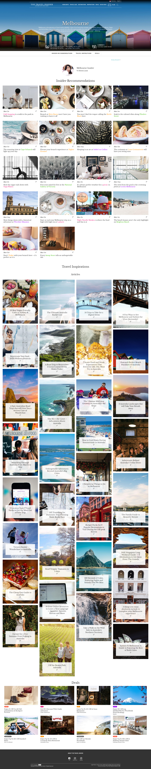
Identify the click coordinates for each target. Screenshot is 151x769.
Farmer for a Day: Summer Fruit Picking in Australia (20, 636)
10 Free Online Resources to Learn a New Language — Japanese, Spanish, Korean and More (57, 610)
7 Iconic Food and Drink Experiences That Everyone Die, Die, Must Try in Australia (94, 365)
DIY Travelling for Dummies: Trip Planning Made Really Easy (57, 514)
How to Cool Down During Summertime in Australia (94, 441)
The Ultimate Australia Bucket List (57, 314)
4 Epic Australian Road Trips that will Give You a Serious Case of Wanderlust (20, 409)
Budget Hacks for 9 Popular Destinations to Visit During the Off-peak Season (94, 528)
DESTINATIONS (82, 4)
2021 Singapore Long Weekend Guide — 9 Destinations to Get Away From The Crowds (130, 556)
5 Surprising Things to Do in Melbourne (93, 485)
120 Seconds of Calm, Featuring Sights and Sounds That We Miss (94, 580)
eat (78, 706)
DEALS (97, 4)
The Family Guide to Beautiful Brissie (131, 516)
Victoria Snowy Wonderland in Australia (20, 548)
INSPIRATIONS (91, 4)
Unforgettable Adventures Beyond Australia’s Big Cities (57, 471)
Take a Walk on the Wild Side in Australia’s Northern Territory (94, 630)
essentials (8, 736)
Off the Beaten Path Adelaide (57, 666)
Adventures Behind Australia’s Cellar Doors (130, 461)
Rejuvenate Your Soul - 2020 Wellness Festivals (20, 357)
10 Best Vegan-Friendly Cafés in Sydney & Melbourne (20, 312)
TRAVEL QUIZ (73, 4)
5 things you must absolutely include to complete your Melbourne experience (130, 610)
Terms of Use (99, 764)
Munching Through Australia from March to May (20, 465)
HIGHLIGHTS (65, 4)
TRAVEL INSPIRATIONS (83, 53)
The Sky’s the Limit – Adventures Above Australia (57, 421)
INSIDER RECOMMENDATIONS (62, 53)
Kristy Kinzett (115, 60)
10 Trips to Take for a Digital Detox (94, 314)
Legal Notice (93, 764)
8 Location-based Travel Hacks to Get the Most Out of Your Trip (20, 510)
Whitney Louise (83, 70)
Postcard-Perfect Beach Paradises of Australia (130, 363)
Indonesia (113, 1)
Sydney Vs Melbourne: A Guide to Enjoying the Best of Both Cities (131, 648)
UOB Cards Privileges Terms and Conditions (111, 764)
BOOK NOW (103, 4)
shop (6, 706)
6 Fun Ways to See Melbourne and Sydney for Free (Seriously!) (131, 317)
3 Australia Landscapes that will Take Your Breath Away (131, 406)
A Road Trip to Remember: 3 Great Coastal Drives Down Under (57, 367)
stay (115, 706)
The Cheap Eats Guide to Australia (20, 593)
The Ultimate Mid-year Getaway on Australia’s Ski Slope (94, 403)
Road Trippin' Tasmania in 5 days (57, 570)
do (42, 706)
